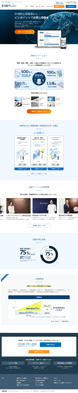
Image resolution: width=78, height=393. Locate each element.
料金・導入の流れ (40, 6)
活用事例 (32, 6)
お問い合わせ (71, 6)
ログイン (56, 378)
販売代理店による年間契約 (65, 363)
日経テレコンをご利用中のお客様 (59, 3)
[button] (3, 209)
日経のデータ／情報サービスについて (63, 382)
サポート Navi (57, 380)
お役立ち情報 (49, 6)
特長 (27, 6)
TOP (3, 378)
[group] (18, 209)
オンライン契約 (13, 363)
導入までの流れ (54, 321)
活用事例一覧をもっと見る (39, 225)
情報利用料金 (65, 321)
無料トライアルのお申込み (23, 385)
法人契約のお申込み (40, 380)
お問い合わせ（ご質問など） (42, 378)
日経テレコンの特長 (21, 378)
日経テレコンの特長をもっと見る (39, 173)
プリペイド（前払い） (39, 363)
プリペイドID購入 (39, 385)
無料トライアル (59, 6)
